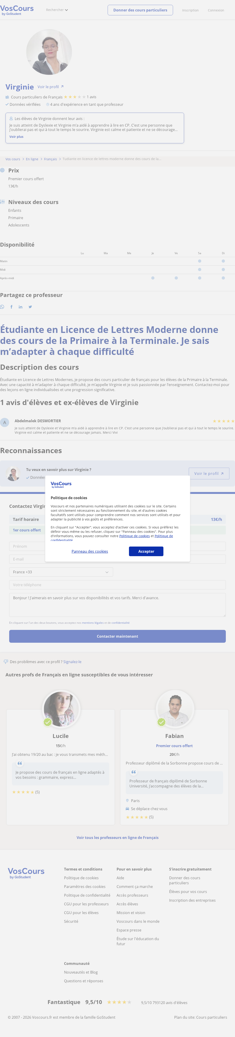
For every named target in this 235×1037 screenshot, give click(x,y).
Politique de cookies (134, 536)
